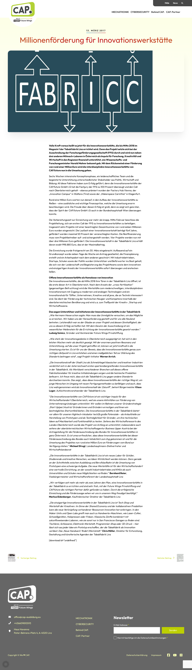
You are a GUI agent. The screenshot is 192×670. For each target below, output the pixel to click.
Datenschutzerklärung (136, 655)
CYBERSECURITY (140, 11)
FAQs (167, 3)
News (175, 3)
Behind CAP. (157, 11)
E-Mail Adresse (121, 625)
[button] (5, 664)
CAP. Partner (173, 11)
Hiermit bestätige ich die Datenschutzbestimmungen (142, 637)
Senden (173, 630)
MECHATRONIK (120, 11)
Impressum (156, 655)
